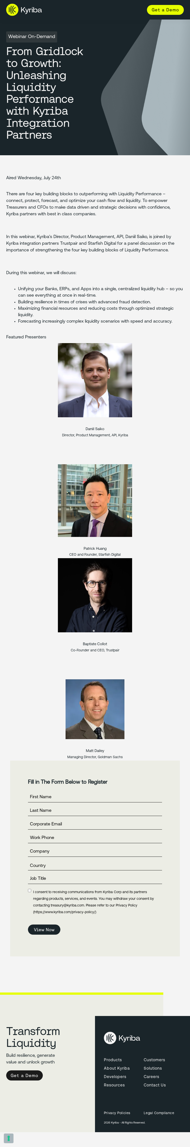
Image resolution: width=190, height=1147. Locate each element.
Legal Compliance (159, 1113)
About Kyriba (117, 1069)
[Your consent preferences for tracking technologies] (8, 1138)
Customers (154, 1060)
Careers (151, 1077)
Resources (114, 1085)
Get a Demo (165, 9)
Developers (115, 1077)
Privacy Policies (117, 1113)
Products (113, 1060)
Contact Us (155, 1085)
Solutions (153, 1069)
